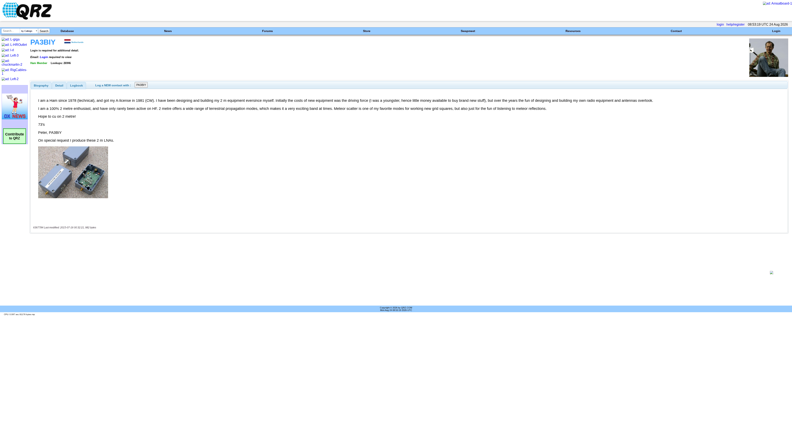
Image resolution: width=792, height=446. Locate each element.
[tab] (41, 85)
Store (366, 31)
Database (67, 31)
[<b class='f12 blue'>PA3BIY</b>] (768, 76)
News (168, 31)
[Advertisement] (395, 272)
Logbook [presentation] (76, 85)
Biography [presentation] (41, 85)
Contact (676, 31)
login (720, 24)
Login (776, 31)
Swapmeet (468, 31)
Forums (267, 31)
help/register (735, 24)
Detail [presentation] (59, 85)
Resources (573, 31)
